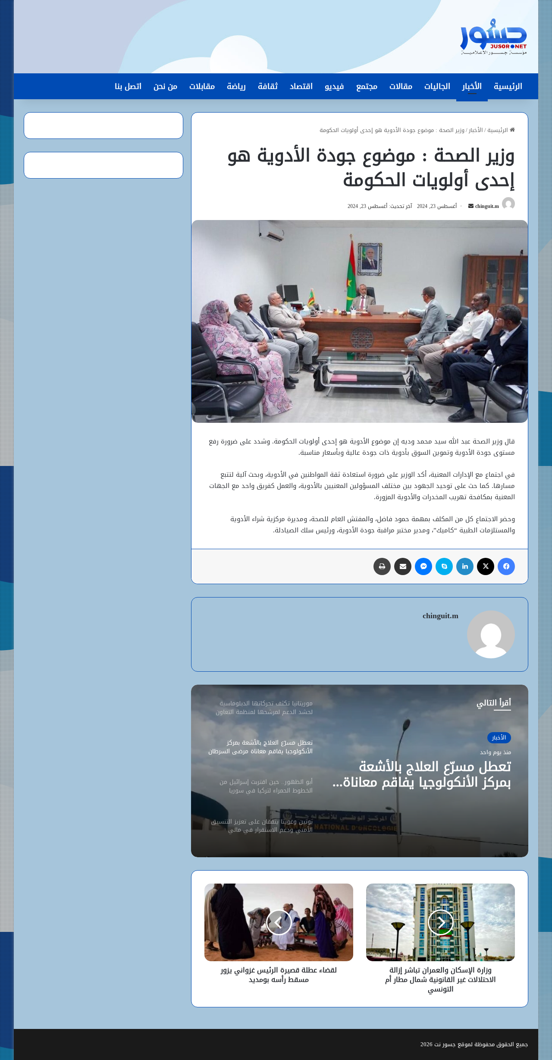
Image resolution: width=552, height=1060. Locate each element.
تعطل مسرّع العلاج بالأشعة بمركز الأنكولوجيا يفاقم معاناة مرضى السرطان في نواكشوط (427, 774)
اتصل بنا (128, 86)
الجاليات (437, 86)
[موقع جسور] (493, 36)
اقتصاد (301, 86)
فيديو (334, 86)
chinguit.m (487, 206)
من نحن (165, 86)
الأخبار (472, 86)
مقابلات (202, 86)
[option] (359, 771)
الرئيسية (508, 86)
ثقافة (268, 86)
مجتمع (366, 86)
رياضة (236, 86)
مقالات (400, 86)
